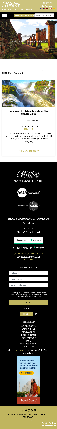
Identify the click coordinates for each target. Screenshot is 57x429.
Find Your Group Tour (24, 15)
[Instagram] (28, 410)
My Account (47, 6)
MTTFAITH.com (18, 350)
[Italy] (51, 8)
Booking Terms (28, 335)
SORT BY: (6, 73)
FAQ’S (28, 341)
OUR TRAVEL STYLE (28, 326)
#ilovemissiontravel (28, 344)
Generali (28, 260)
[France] (44, 8)
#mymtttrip (28, 347)
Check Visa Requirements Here (28, 254)
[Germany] (47, 8)
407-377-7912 (30, 228)
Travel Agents (28, 332)
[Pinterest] (31, 410)
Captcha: (28, 308)
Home (13, 41)
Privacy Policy (28, 338)
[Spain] (54, 8)
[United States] (41, 8)
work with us (28, 329)
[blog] (34, 410)
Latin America (26, 41)
